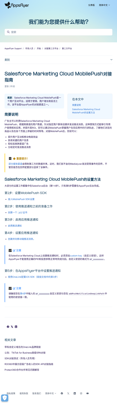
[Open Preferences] (4, 398)
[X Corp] (12, 327)
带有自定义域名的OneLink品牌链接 (23, 347)
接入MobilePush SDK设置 (21, 199)
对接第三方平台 (51, 48)
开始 (39, 48)
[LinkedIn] (16, 327)
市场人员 (29, 48)
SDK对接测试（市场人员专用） (21, 358)
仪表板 (91, 5)
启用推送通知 (15, 225)
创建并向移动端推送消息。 (21, 238)
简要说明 (76, 105)
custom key (76, 255)
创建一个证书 (17, 212)
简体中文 (103, 5)
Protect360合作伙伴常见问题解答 (22, 369)
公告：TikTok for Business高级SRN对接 (25, 352)
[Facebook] (8, 327)
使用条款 (24, 393)
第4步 (23, 293)
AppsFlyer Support (13, 48)
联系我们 (36, 393)
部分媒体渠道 (15, 163)
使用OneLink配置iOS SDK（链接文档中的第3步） (33, 276)
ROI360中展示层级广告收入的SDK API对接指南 (29, 364)
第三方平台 (67, 48)
